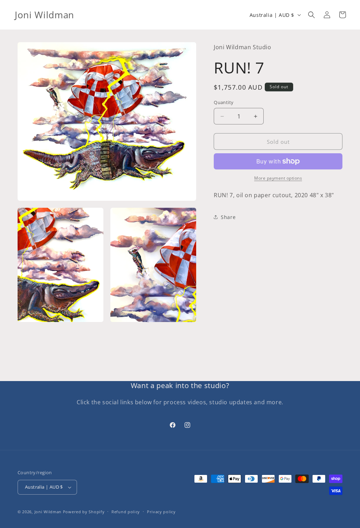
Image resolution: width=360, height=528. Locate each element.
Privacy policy (161, 511)
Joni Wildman (48, 511)
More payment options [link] (278, 178)
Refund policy (125, 511)
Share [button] (228, 217)
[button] (311, 14)
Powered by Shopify (84, 511)
